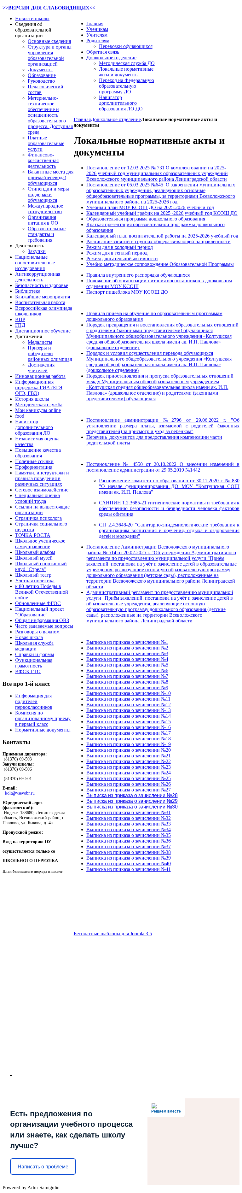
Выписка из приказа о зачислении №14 (128, 716)
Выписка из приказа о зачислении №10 (128, 693)
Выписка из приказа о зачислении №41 (128, 869)
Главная (82, 119)
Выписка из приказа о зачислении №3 (127, 653)
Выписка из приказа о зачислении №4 (127, 659)
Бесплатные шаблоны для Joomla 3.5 (113, 933)
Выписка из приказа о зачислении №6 (127, 670)
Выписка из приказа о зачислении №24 (128, 772)
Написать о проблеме (43, 1166)
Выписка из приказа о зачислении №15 (128, 721)
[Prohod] (44, 978)
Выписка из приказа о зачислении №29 (132, 801)
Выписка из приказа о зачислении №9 (127, 687)
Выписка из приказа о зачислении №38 (128, 852)
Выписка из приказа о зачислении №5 (127, 664)
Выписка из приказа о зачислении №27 (128, 789)
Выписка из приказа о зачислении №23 (128, 767)
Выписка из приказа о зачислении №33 (128, 823)
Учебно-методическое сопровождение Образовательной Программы (160, 264)
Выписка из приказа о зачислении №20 (128, 750)
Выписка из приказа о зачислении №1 (127, 642)
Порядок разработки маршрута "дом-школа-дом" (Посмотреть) (36, 1087)
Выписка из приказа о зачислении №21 (128, 755)
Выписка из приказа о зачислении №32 (128, 818)
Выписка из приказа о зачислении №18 (128, 738)
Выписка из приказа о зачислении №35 (128, 835)
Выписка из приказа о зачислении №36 (128, 840)
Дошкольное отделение (116, 119)
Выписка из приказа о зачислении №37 (128, 846)
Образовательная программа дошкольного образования (145, 218)
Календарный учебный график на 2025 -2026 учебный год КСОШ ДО (162, 213)
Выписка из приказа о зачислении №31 (128, 812)
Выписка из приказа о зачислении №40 (128, 863)
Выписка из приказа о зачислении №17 (128, 733)
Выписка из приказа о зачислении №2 (127, 647)
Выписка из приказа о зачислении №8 (127, 682)
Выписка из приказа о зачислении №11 (128, 699)
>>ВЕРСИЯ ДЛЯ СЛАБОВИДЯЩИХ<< (49, 7)
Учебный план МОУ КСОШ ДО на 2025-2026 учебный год (150, 207)
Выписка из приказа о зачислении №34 (128, 829)
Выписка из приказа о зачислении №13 (128, 710)
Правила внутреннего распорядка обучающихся (138, 275)
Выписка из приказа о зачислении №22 (128, 761)
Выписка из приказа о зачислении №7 (127, 676)
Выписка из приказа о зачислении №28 (132, 795)
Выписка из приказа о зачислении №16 (128, 727)
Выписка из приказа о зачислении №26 (128, 784)
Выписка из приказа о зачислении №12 (128, 704)
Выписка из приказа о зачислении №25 (128, 778)
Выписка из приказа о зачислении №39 (128, 858)
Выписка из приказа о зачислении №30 (132, 806)
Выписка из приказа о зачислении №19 (128, 744)
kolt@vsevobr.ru (20, 793)
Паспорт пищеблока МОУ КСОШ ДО (127, 292)
